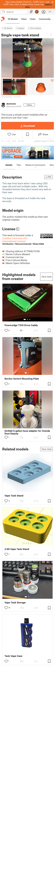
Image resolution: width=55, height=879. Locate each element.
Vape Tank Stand (14, 495)
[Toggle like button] (6, 330)
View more (46, 276)
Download (29, 125)
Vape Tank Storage (15, 602)
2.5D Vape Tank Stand (17, 549)
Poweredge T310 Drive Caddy (21, 325)
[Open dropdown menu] (51, 34)
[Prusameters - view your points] (37, 12)
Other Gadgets (35, 28)
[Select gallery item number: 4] (31, 543)
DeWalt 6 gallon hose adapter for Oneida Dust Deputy (27, 432)
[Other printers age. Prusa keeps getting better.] (27, 152)
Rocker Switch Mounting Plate (22, 378)
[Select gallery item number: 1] (25, 319)
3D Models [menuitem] (13, 19)
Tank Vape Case (13, 656)
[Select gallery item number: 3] (29, 319)
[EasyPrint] (31, 11)
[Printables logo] (3, 19)
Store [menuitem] (24, 19)
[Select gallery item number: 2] (27, 319)
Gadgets (21, 28)
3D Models (8, 28)
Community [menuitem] (44, 19)
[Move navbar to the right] (52, 19)
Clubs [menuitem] (33, 19)
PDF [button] (50, 177)
